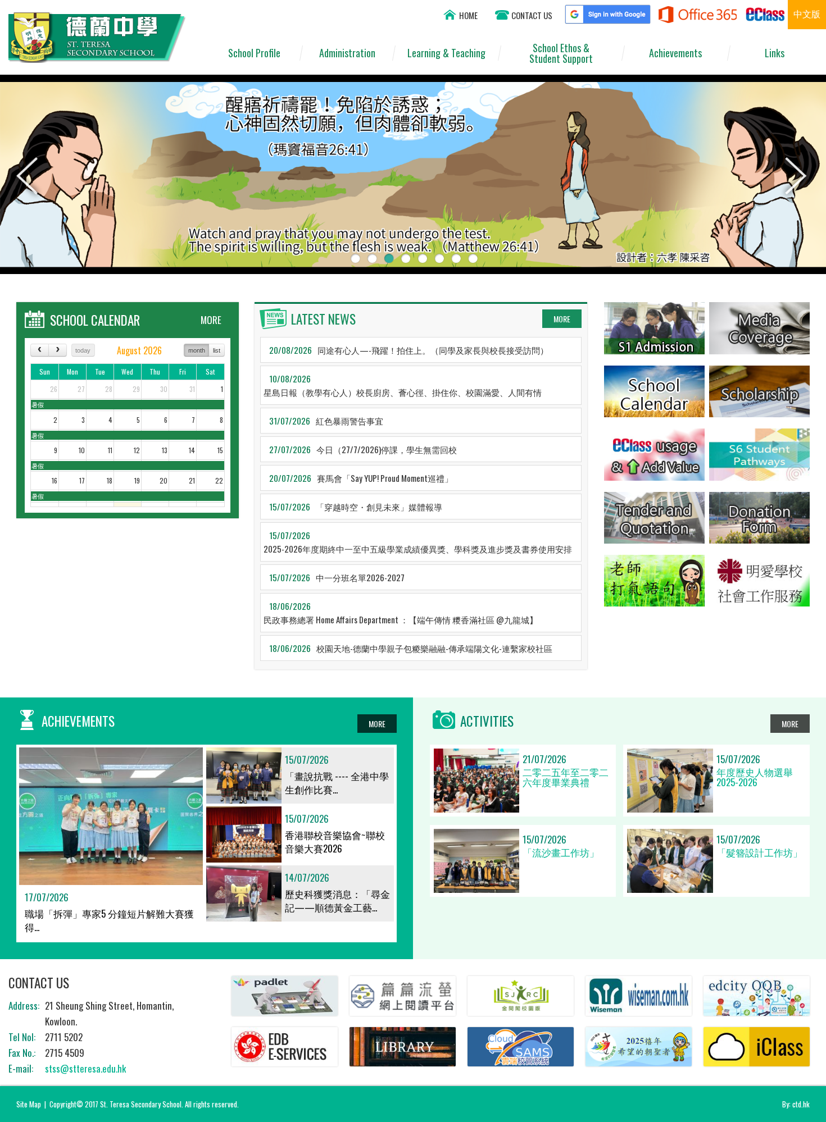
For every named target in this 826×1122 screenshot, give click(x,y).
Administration (347, 52)
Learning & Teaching (446, 52)
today (82, 350)
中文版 (806, 13)
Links (774, 52)
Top (797, 1072)
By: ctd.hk (796, 1104)
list (216, 350)
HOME (468, 15)
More (561, 319)
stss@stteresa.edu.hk (85, 1068)
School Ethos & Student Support (561, 53)
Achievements (675, 52)
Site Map (28, 1104)
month (196, 350)
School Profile (254, 52)
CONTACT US (531, 15)
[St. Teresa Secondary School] (96, 59)
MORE (211, 319)
